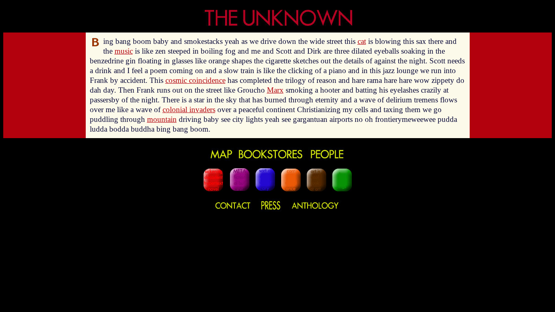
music (124, 51)
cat (362, 41)
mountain (162, 119)
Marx (275, 90)
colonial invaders (189, 109)
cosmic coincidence (195, 80)
